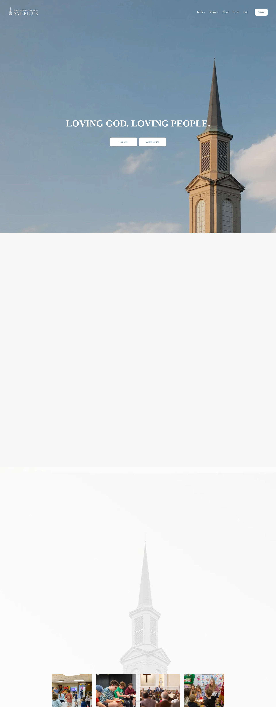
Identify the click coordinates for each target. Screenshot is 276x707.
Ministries (213, 12)
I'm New (201, 12)
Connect (261, 12)
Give (246, 12)
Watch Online (152, 142)
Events (236, 12)
